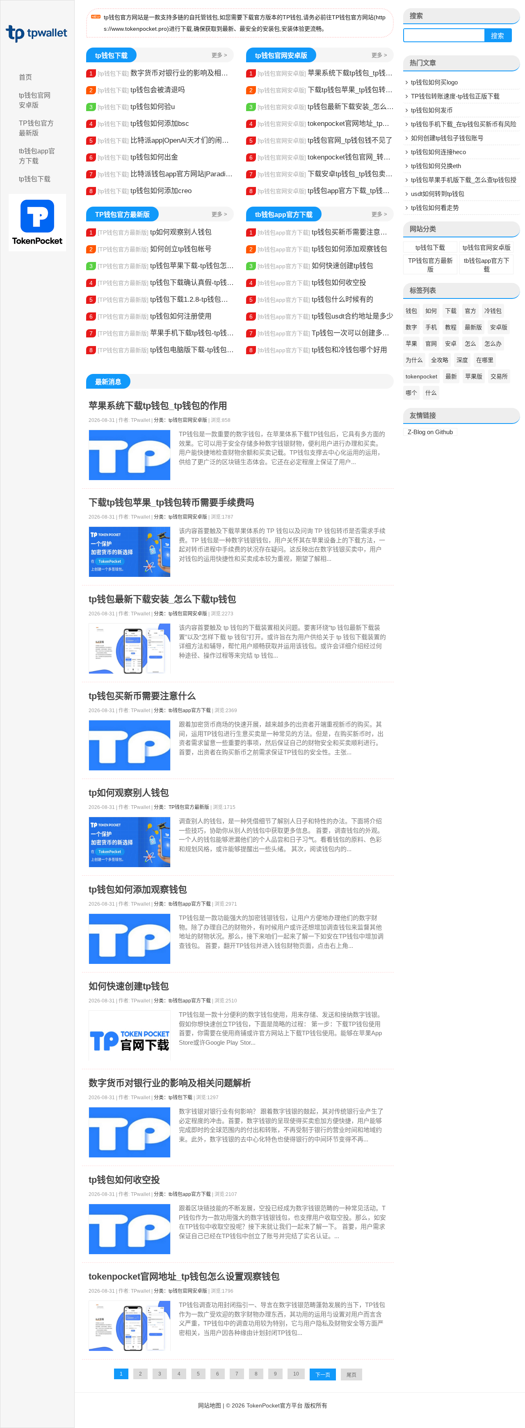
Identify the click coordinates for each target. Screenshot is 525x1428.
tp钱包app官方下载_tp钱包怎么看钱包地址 (321, 191)
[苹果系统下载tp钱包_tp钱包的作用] (130, 455)
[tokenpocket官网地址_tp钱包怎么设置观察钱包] (130, 1326)
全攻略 (439, 360)
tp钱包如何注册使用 (150, 316)
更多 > (219, 55)
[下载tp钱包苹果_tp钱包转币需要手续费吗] (130, 552)
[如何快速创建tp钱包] (130, 1041)
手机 (431, 327)
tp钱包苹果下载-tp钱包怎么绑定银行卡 (161, 266)
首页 (25, 77)
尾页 (351, 1375)
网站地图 (209, 1405)
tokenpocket (421, 376)
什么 (431, 392)
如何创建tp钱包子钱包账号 (447, 137)
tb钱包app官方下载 (37, 156)
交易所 (499, 376)
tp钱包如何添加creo (140, 191)
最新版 (473, 327)
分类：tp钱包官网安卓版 (180, 420)
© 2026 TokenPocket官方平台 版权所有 (276, 1405)
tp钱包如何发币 (432, 110)
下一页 (322, 1375)
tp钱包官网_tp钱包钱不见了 (321, 140)
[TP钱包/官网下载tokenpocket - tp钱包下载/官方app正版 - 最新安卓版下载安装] (37, 34)
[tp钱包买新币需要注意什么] (130, 745)
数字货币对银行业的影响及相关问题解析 (161, 73)
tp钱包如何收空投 (307, 283)
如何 (431, 310)
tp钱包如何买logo (434, 82)
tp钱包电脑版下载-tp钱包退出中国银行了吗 (161, 350)
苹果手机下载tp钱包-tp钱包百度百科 (161, 333)
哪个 (411, 392)
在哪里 (484, 360)
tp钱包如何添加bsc (139, 124)
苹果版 (473, 376)
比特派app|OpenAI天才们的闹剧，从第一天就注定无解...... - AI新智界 (161, 140)
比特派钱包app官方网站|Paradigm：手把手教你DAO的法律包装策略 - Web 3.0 (161, 174)
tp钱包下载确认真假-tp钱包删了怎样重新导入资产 (161, 283)
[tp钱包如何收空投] (130, 1229)
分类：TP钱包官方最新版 (181, 807)
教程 (451, 327)
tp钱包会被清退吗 (137, 90)
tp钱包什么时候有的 (311, 299)
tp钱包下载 (34, 178)
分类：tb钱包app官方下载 (182, 710)
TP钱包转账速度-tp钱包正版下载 (455, 96)
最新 (451, 376)
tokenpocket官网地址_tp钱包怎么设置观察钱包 (321, 124)
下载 (451, 310)
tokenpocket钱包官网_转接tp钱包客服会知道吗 (321, 157)
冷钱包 (493, 310)
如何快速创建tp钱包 (311, 266)
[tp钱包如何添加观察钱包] (130, 939)
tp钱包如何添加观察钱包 (318, 249)
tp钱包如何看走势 (435, 207)
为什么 (414, 360)
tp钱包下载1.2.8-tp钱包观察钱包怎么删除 (161, 299)
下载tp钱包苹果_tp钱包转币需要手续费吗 (321, 90)
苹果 (411, 343)
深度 (462, 360)
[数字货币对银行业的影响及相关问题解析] (130, 1132)
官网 (431, 343)
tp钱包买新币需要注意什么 (321, 232)
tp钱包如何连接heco (438, 151)
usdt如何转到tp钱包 (437, 193)
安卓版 (498, 327)
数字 (411, 327)
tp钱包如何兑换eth (436, 165)
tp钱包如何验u (132, 107)
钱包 (411, 310)
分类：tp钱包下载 (173, 1097)
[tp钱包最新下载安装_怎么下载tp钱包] (130, 648)
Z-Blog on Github (430, 431)
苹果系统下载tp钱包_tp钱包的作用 (321, 73)
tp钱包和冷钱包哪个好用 (318, 350)
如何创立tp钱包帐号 (150, 249)
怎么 (470, 343)
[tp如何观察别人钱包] (130, 842)
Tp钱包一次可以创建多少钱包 (321, 333)
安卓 (451, 343)
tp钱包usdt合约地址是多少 (321, 316)
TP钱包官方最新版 (36, 128)
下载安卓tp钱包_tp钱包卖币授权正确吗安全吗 (321, 174)
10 (296, 1374)
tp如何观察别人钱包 (150, 232)
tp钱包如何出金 (133, 157)
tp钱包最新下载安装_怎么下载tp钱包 (321, 107)
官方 (470, 310)
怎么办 (493, 343)
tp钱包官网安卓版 (34, 100)
